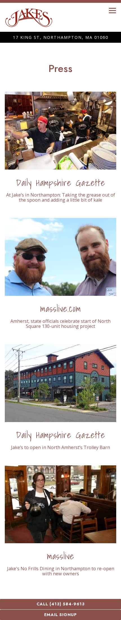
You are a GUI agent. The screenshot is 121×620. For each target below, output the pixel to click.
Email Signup (60, 614)
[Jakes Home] (29, 17)
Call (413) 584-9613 (61, 604)
